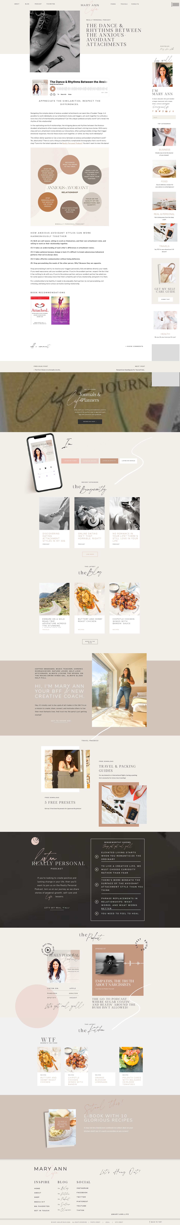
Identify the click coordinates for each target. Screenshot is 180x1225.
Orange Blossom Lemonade (101, 1079)
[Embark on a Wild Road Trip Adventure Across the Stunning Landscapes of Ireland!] (54, 599)
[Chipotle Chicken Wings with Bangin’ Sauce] (125, 599)
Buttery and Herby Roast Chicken (90, 620)
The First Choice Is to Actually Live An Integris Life (51, 370)
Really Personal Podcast (98, 20)
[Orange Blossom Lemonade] (103, 1059)
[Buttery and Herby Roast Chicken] (89, 599)
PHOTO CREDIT (95, 1222)
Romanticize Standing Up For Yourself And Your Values (134, 370)
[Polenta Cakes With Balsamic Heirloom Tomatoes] (131, 1059)
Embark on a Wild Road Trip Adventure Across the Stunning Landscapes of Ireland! (54, 624)
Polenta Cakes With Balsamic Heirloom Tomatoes (132, 1081)
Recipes (81, 629)
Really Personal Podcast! (72, 143)
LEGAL (108, 1222)
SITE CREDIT (119, 1222)
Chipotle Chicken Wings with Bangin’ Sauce (124, 621)
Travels (45, 629)
